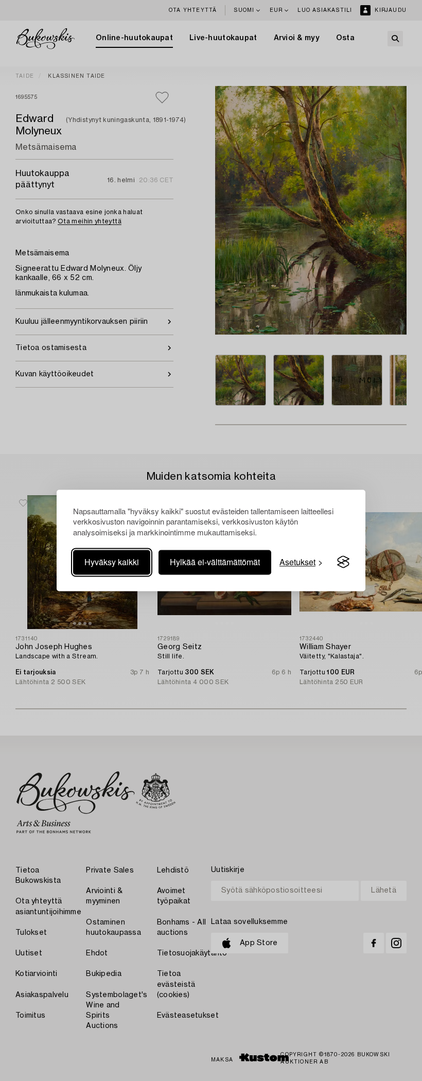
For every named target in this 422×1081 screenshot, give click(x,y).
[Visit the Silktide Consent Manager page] (343, 562)
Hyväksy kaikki (111, 562)
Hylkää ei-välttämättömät (215, 562)
